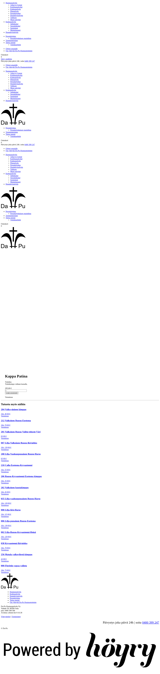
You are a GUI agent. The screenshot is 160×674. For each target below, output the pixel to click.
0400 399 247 (29, 61)
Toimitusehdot (15, 45)
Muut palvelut (15, 20)
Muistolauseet (15, 30)
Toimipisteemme (12, 41)
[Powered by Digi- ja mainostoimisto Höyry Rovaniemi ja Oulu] (80, 670)
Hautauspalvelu (11, 3)
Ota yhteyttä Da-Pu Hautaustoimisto (19, 51)
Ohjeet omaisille (12, 49)
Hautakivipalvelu (16, 15)
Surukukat (14, 28)
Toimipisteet (16, 617)
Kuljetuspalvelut (16, 7)
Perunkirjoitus (15, 13)
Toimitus (8, 382)
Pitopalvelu (14, 11)
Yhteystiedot (5, 617)
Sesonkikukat (15, 26)
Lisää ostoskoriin (11, 393)
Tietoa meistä (10, 43)
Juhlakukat (14, 24)
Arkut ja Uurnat (16, 5)
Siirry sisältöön (6, 59)
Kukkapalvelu (15, 9)
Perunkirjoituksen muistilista (20, 38)
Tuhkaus (13, 18)
